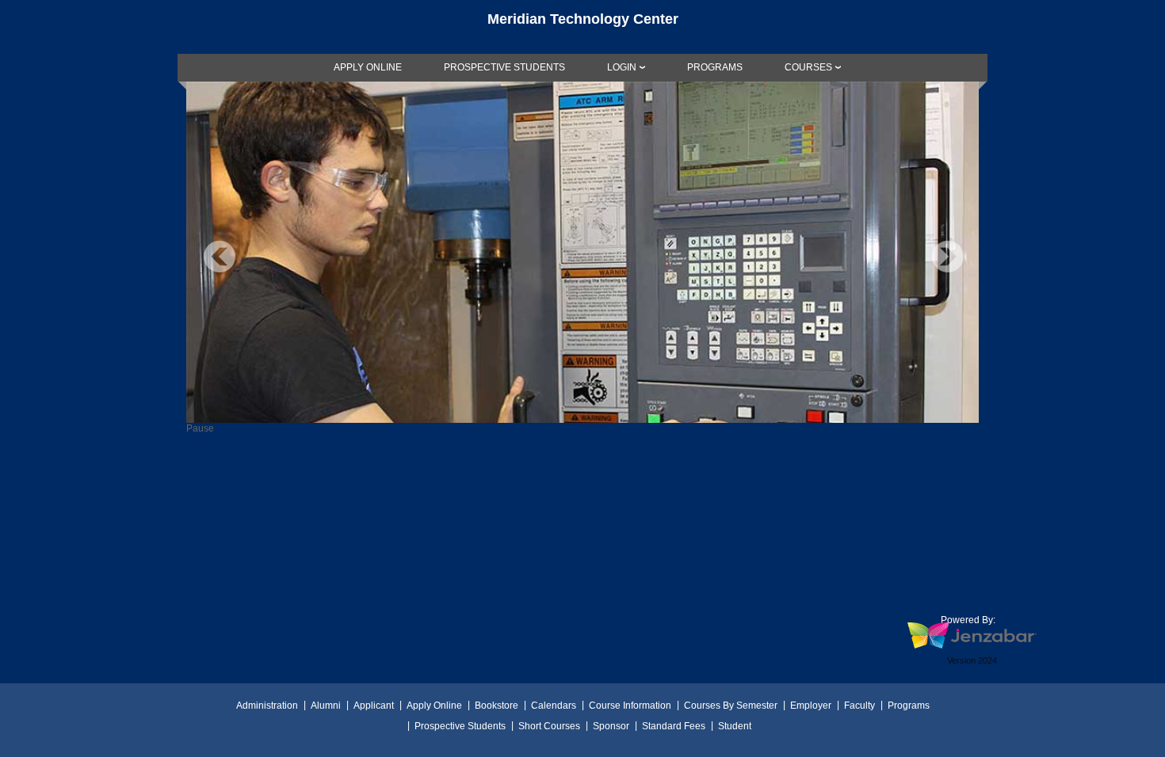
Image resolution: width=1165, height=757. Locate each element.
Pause (200, 428)
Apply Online (434, 705)
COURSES (808, 67)
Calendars (553, 705)
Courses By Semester (730, 705)
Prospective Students (460, 726)
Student (734, 726)
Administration (267, 705)
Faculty (859, 705)
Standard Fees (673, 726)
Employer (810, 705)
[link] (368, 67)
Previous (219, 256)
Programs (909, 705)
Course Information (630, 705)
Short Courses (549, 726)
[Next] (948, 256)
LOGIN (621, 67)
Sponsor (611, 726)
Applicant (373, 705)
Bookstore (496, 705)
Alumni (326, 705)
